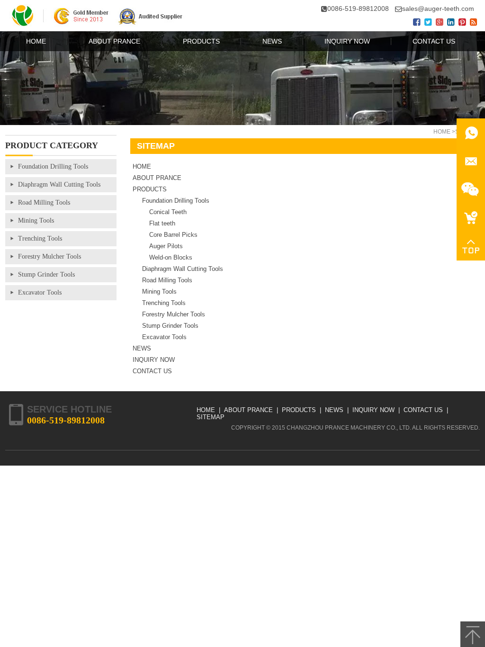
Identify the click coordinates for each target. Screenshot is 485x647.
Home (441, 131)
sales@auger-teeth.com (438, 8)
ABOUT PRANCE (157, 177)
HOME (142, 166)
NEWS (142, 348)
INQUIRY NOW (154, 359)
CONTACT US (152, 371)
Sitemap (211, 417)
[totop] (472, 634)
